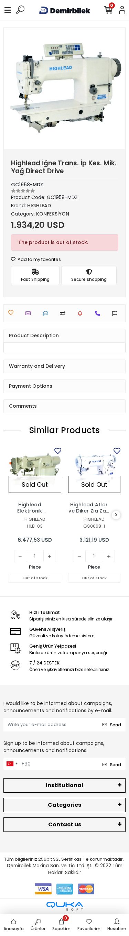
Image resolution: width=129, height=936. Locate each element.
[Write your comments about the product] (47, 313)
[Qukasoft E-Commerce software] (64, 906)
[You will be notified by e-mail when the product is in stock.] (81, 313)
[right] (116, 515)
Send (115, 725)
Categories (64, 805)
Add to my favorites (39, 259)
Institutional (64, 785)
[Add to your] (64, 313)
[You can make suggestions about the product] (116, 313)
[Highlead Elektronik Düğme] (35, 472)
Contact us (64, 824)
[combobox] (12, 764)
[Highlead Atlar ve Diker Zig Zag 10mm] (94, 472)
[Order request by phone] (99, 313)
